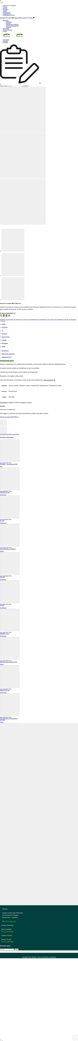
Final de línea (9, 319)
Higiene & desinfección (12, 26)
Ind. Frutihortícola (32, 319)
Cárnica (5, 7)
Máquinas (8, 21)
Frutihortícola (6, 12)
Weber (2, 722)
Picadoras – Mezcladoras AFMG (9, 464)
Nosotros (5, 41)
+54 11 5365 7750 (10, 921)
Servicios (8, 27)
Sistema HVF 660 (5, 492)
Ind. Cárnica (24, 319)
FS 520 (2, 605)
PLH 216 (2, 577)
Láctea (5, 11)
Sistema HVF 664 (5, 690)
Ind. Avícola (17, 319)
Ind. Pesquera (72, 319)
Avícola (5, 8)
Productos (6, 20)
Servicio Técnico (7, 30)
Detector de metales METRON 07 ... (9, 417)
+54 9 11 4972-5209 (7, 931)
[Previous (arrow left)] (0, 1040)
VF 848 (2, 520)
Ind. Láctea (51, 319)
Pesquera (5, 9)
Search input (3, 86)
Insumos (8, 23)
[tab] (5, 350)
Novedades (6, 39)
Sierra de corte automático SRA (8, 662)
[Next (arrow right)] (2, 1040)
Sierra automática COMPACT (8, 549)
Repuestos (6, 28)
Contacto (5, 42)
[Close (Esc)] (0, 1039)
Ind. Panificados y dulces (61, 319)
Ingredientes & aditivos (12, 24)
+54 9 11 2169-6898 (7, 941)
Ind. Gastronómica (43, 319)
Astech (2, 551)
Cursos (5, 31)
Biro (1, 466)
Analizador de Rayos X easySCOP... (10, 434)
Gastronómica (7, 13)
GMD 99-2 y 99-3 (4, 634)
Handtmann (3, 494)
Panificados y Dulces (8, 15)
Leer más (2, 463)
